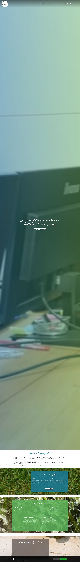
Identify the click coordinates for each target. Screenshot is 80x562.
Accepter (64, 558)
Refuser (57, 558)
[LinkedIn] (70, 4)
